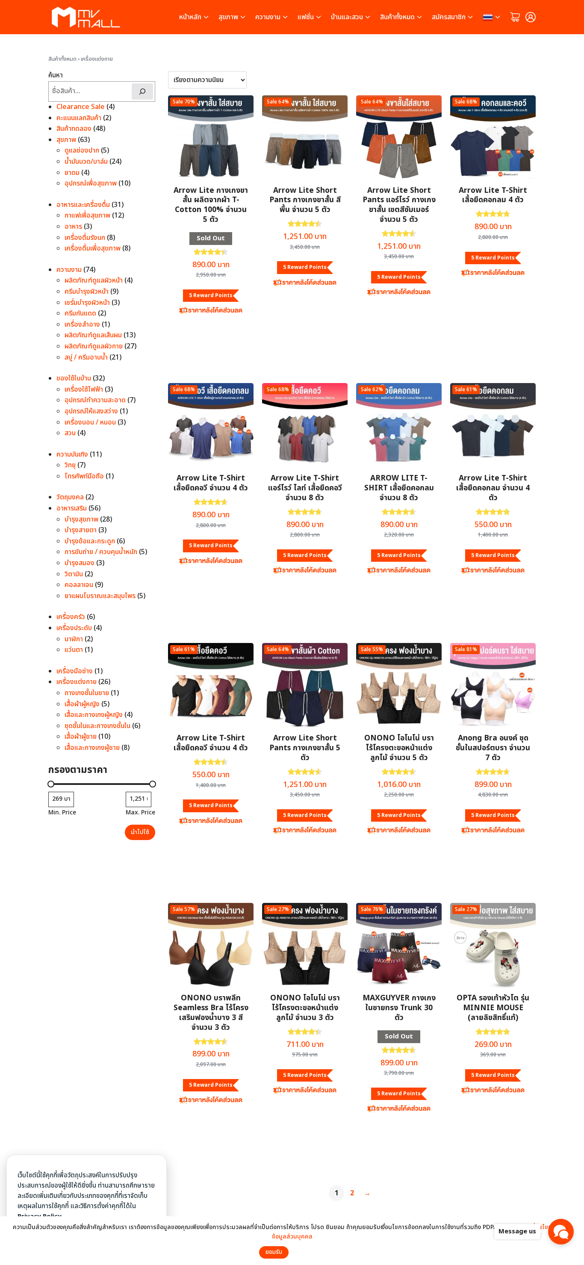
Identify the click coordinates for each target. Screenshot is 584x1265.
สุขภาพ (228, 17)
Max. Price (140, 812)
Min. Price (62, 812)
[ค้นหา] (142, 91)
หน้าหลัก (190, 17)
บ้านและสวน (347, 17)
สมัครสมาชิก (449, 17)
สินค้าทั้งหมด (397, 17)
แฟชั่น (306, 17)
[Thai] (492, 17)
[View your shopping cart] (515, 17)
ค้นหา (55, 75)
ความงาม (267, 17)
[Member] (530, 17)
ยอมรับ (273, 1252)
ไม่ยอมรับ (308, 1252)
